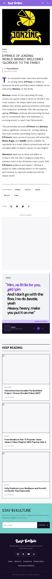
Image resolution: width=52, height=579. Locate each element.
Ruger (17, 195)
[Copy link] (28, 206)
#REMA (17, 190)
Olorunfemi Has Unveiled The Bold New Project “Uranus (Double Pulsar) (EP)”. (23, 391)
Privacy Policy (39, 561)
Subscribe (42, 525)
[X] (23, 554)
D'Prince (28, 190)
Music (4, 49)
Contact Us (27, 561)
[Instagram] (18, 554)
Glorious (7, 195)
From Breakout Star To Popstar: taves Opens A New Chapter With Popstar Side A (25, 440)
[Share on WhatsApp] (22, 206)
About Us (17, 561)
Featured (8, 387)
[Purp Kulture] (15, 3)
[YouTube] (28, 554)
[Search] (48, 3)
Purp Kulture (12, 68)
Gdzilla (37, 190)
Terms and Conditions (26, 566)
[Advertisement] (26, 243)
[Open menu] (4, 3)
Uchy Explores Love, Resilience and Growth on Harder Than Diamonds (25, 489)
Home (10, 561)
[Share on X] (11, 206)
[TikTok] (34, 554)
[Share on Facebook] (17, 206)
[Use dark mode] (43, 3)
